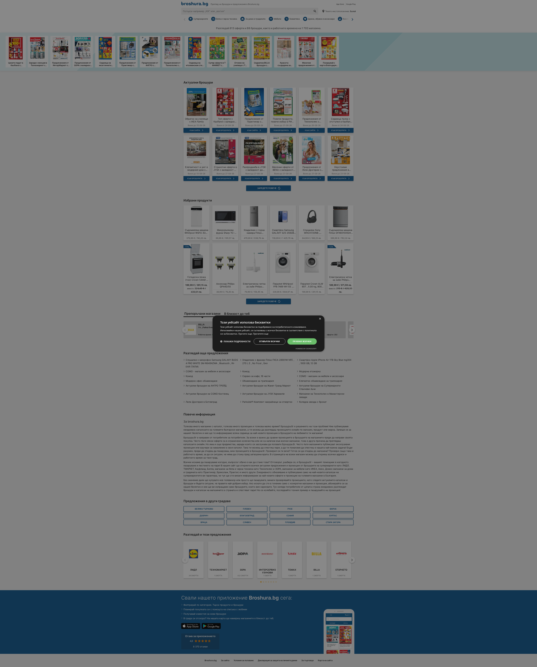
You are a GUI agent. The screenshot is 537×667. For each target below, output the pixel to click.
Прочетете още (260, 333)
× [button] (320, 319)
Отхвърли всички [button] (269, 341)
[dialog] (268, 333)
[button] (235, 341)
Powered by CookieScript (306, 349)
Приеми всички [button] (302, 341)
